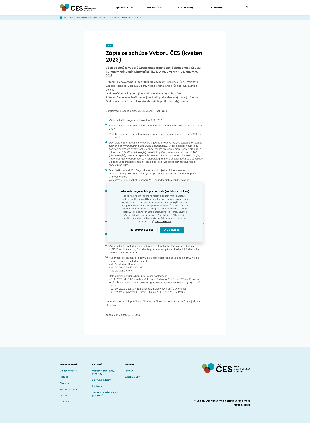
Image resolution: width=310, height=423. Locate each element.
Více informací (163, 221)
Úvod (72, 17)
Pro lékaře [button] (153, 7)
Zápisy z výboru (98, 17)
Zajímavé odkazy (101, 380)
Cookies (64, 401)
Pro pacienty (186, 7)
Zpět (64, 17)
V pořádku (173, 230)
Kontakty (217, 7)
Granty (63, 395)
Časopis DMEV (132, 376)
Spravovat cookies (141, 230)
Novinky (128, 370)
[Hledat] (247, 8)
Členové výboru (68, 370)
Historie (64, 376)
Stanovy (64, 383)
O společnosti (83, 17)
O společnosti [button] (121, 7)
